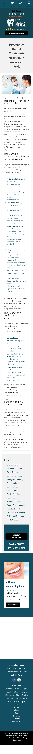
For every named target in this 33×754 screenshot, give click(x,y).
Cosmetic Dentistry (14, 468)
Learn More (13, 605)
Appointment (17, 721)
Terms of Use (18, 735)
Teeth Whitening (13, 494)
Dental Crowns (12, 490)
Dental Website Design (20, 738)
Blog (16, 713)
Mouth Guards (12, 520)
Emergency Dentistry (15, 479)
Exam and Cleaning (14, 476)
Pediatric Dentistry (14, 509)
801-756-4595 (16, 13)
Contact (16, 718)
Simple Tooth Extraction (16, 505)
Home (16, 707)
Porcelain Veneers (14, 501)
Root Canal (11, 498)
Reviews (16, 716)
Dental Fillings (12, 487)
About (16, 710)
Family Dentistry (13, 472)
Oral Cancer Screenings (16, 512)
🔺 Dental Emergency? (16, 16)
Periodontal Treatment (15, 516)
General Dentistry (14, 465)
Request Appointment (16, 536)
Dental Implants (13, 483)
